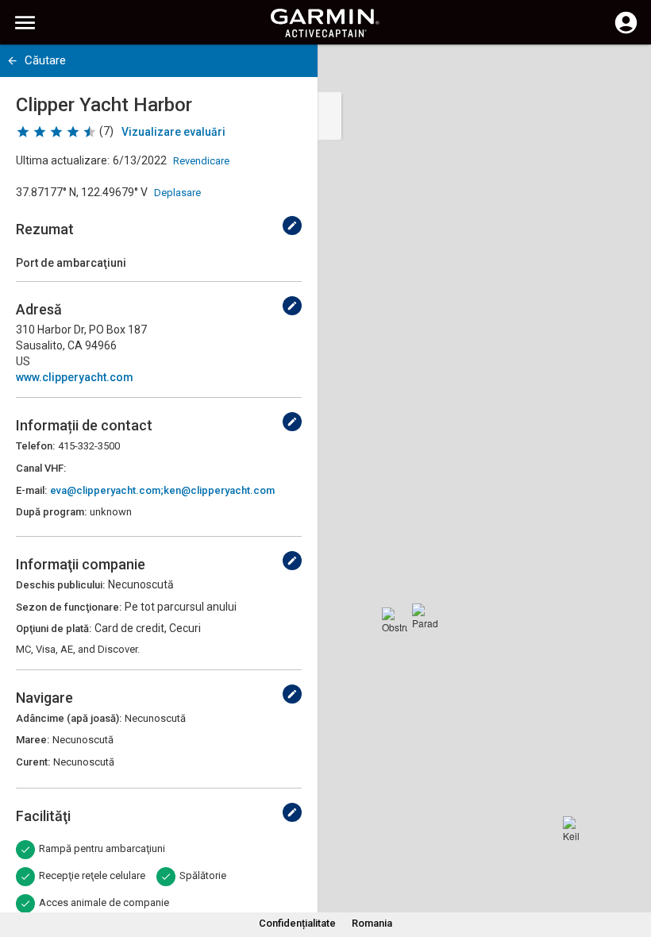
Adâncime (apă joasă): (68, 718)
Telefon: (35, 446)
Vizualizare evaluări (173, 131)
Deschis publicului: (60, 585)
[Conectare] (626, 31)
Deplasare (177, 193)
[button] (631, 865)
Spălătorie (202, 875)
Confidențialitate (297, 923)
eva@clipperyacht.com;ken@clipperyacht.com (162, 490)
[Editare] (292, 225)
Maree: (32, 740)
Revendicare (201, 161)
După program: (51, 512)
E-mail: (31, 490)
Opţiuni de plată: (53, 628)
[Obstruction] (394, 620)
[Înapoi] (12, 60)
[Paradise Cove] (424, 616)
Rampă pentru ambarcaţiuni (102, 848)
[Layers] (624, 71)
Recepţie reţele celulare (92, 875)
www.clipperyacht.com (74, 377)
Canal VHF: (41, 468)
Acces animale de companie (104, 902)
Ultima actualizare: (63, 160)
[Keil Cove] (575, 829)
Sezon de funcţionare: (68, 607)
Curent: (33, 762)
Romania (372, 923)
